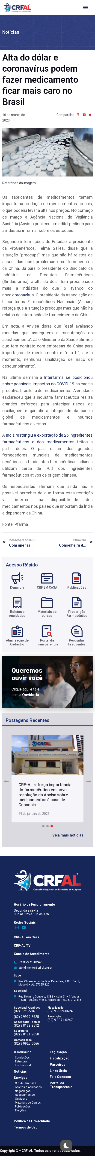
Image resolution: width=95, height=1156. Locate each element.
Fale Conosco (60, 1077)
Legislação (58, 1052)
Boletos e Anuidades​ (17, 614)
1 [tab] (43, 826)
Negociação (22, 1091)
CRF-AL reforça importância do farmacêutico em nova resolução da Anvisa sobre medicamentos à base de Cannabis (44, 794)
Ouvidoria (21, 1098)
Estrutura (21, 1061)
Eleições (20, 1110)
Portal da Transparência (61, 1085)
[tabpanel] (47, 778)
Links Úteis (58, 1071)
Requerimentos (25, 1094)
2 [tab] (47, 826)
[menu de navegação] (85, 7)
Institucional (23, 1065)
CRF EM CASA (47, 587)
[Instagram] (17, 927)
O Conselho (23, 1052)
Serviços (20, 1078)
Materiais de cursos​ (47, 614)
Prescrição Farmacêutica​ (76, 614)
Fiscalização (59, 1058)
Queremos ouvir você (27, 674)
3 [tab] (51, 826)
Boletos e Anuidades (28, 1087)
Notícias (10, 32)
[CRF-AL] (17, 7)
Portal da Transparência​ (47, 642)
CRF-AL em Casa (26, 937)
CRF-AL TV (22, 945)
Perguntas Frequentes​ (77, 642)
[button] (67, 835)
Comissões (22, 1057)
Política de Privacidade (32, 1121)
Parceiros (57, 1064)
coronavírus (23, 294)
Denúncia (17, 587)
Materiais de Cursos (28, 1102)
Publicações (76, 587)
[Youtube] (24, 927)
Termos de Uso (26, 1127)
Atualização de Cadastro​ (17, 642)
